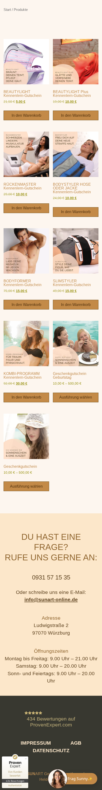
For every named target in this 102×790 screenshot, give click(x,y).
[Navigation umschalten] (14, 10)
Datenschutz (51, 750)
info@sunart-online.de (51, 599)
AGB (75, 743)
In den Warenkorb (26, 115)
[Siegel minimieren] (25, 758)
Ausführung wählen (75, 397)
